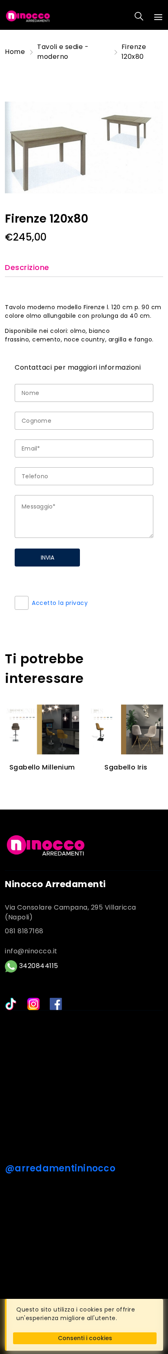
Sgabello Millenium (42, 767)
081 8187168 (24, 931)
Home (15, 51)
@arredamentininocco (60, 1168)
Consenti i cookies (85, 1338)
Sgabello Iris (126, 767)
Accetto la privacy (60, 603)
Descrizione (27, 267)
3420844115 (37, 965)
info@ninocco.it (31, 951)
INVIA (47, 557)
